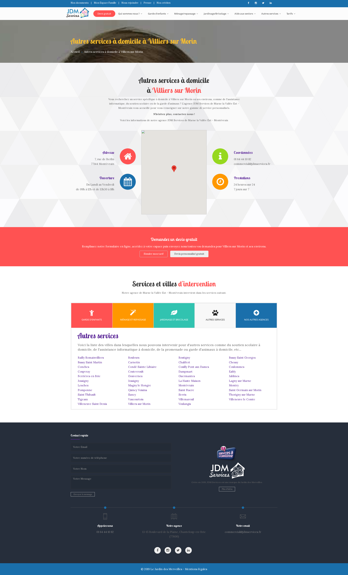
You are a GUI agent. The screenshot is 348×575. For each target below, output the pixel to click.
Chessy (233, 362)
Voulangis (185, 404)
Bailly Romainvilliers (91, 357)
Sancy (132, 394)
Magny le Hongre (139, 385)
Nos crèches (164, 2)
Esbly (232, 371)
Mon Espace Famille (105, 2)
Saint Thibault (87, 394)
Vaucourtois (135, 399)
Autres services (270, 13)
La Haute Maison (189, 381)
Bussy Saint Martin (90, 362)
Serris (182, 394)
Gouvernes (135, 376)
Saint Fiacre (186, 390)
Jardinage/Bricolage (215, 13)
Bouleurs (133, 357)
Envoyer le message (82, 494)
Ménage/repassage (185, 13)
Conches (83, 367)
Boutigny (184, 357)
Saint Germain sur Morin (245, 390)
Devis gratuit (104, 13)
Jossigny (83, 381)
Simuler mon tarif (153, 253)
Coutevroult (136, 371)
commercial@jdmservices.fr (243, 532)
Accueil (75, 52)
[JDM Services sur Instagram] (255, 3)
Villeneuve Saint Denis (92, 404)
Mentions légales (196, 569)
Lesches (83, 385)
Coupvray (84, 371)
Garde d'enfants (157, 13)
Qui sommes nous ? (129, 13)
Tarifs (290, 13)
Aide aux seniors (244, 13)
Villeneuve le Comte (242, 399)
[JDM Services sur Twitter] (263, 3)
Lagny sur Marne (240, 381)
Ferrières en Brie (89, 376)
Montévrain (186, 385)
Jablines (234, 376)
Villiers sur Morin (139, 404)
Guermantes (187, 376)
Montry (234, 385)
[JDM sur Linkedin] (270, 3)
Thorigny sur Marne (242, 394)
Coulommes (236, 367)
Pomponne (85, 390)
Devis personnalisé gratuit (189, 253)
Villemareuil (186, 399)
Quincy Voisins (137, 390)
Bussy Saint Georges (242, 357)
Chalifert (184, 362)
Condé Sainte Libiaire (142, 367)
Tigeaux (83, 399)
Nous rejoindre (129, 2)
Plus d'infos (227, 489)
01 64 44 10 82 (105, 532)
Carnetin (134, 362)
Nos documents (80, 2)
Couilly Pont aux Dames (194, 367)
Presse (147, 2)
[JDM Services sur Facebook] (248, 3)
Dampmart (185, 371)
